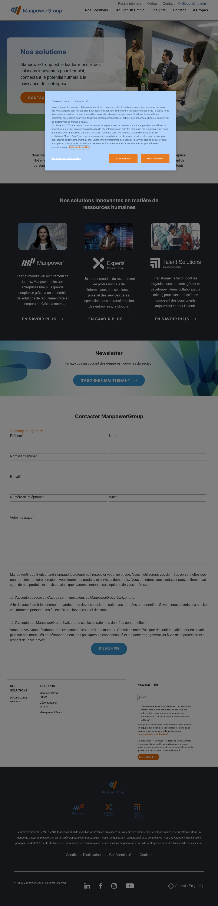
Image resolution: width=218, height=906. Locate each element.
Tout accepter (155, 158)
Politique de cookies (79, 147)
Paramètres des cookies (66, 158)
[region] (110, 130)
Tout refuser (123, 158)
